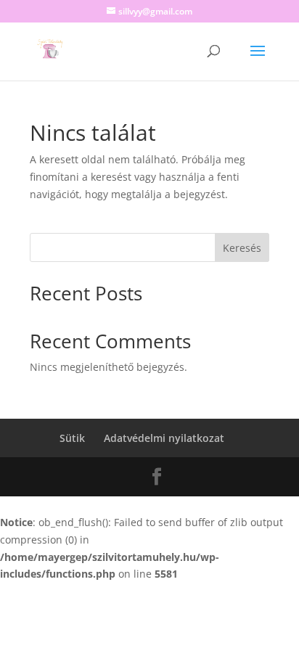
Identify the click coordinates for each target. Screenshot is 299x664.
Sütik (72, 438)
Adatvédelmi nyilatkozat (164, 438)
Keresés (242, 248)
